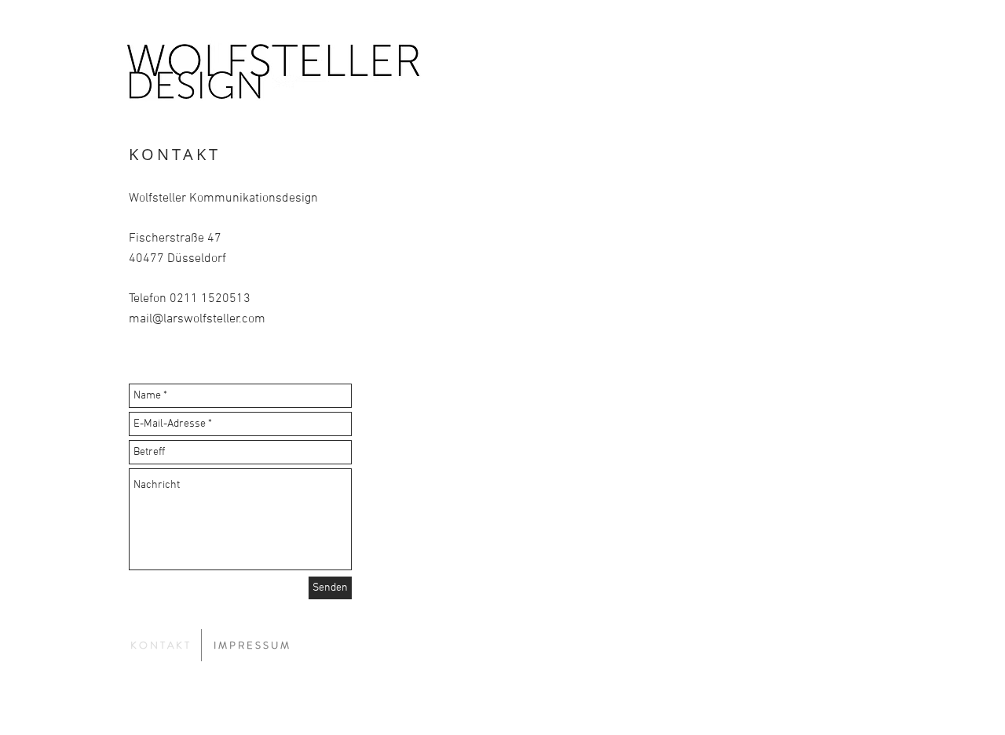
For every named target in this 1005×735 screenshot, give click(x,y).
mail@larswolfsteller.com (197, 319)
